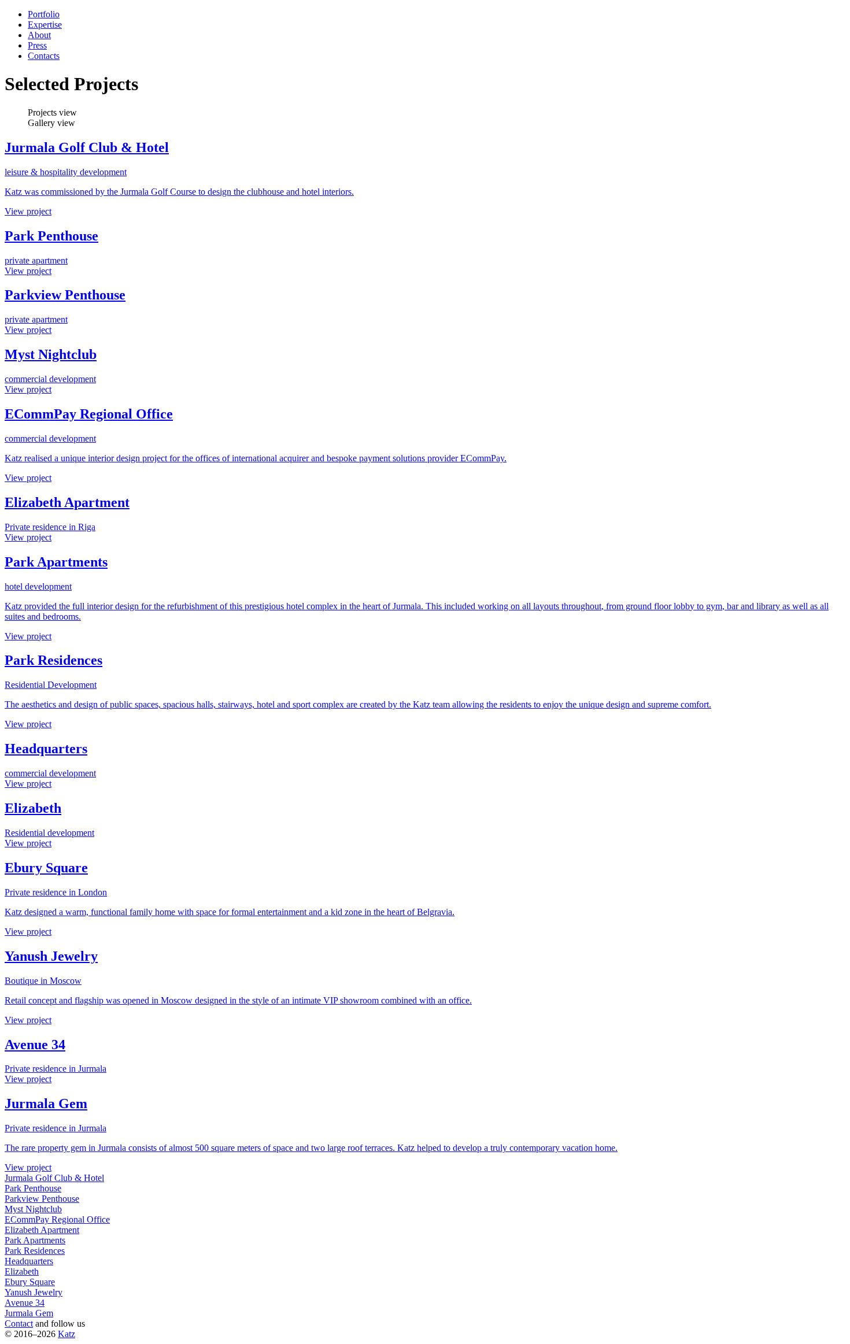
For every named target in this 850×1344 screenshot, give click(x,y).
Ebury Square (30, 1282)
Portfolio (44, 14)
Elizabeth (22, 1271)
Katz (66, 1334)
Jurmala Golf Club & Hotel (54, 1178)
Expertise (45, 24)
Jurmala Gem (29, 1313)
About (39, 35)
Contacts (44, 56)
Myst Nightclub (33, 1209)
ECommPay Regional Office (57, 1219)
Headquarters (29, 1261)
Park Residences (35, 1251)
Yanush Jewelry (33, 1292)
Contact (19, 1323)
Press (37, 45)
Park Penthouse (33, 1188)
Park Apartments (35, 1240)
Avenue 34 (25, 1303)
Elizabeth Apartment (42, 1230)
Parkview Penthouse (42, 1199)
